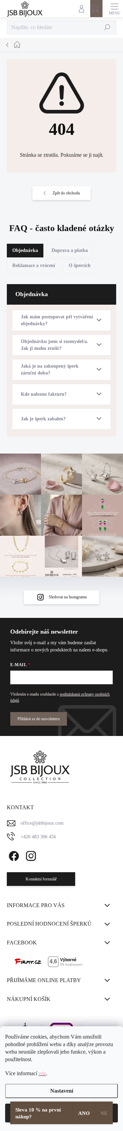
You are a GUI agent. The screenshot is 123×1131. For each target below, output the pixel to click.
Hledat (107, 27)
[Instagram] (30, 855)
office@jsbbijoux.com (42, 823)
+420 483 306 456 (38, 836)
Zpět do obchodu (66, 193)
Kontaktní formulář (41, 879)
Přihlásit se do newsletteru (38, 718)
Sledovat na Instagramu (68, 597)
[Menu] (114, 8)
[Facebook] (13, 855)
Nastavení (61, 1091)
